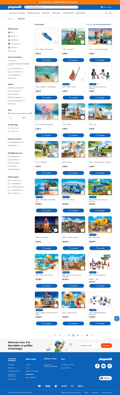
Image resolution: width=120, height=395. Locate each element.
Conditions (95, 393)
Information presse (14, 371)
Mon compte (107, 7)
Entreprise (11, 365)
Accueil (10, 19)
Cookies (86, 393)
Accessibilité (12, 379)
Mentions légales (106, 393)
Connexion (106, 346)
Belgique (107, 378)
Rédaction (11, 368)
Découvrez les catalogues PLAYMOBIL (51, 365)
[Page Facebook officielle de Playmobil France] (97, 366)
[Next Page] (91, 335)
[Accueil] (14, 7)
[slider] (9, 113)
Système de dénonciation (12, 375)
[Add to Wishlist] (56, 42)
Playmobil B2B (65, 368)
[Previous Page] (55, 335)
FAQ (27, 368)
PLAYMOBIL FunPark (67, 365)
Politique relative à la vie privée (71, 393)
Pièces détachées (31, 377)
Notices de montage (32, 371)
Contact (28, 365)
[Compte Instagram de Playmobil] (109, 366)
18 (87, 335)
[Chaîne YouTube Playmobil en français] (103, 366)
